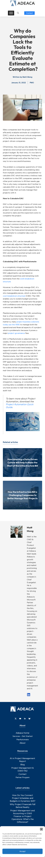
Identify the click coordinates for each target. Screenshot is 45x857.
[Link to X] (15, 718)
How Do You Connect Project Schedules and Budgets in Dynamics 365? (22, 798)
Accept (23, 851)
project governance (16, 333)
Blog (22, 764)
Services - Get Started (22, 736)
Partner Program (23, 777)
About (22, 743)
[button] (41, 829)
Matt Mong (27, 77)
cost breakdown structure (14, 296)
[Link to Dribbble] (25, 718)
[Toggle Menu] (11, 13)
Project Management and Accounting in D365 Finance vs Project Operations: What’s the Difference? (22, 816)
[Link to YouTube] (20, 718)
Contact (29, 13)
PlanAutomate (22, 739)
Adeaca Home (22, 733)
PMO (32, 83)
